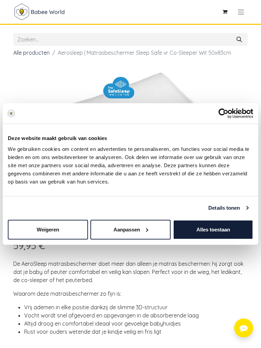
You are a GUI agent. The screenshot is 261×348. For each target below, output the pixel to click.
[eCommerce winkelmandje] (225, 11)
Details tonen (224, 208)
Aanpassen (127, 229)
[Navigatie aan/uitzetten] (241, 12)
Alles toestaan (213, 229)
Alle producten (31, 52)
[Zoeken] (239, 39)
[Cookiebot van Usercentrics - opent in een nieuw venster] (223, 113)
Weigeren (48, 229)
